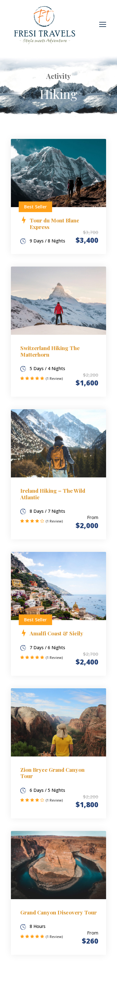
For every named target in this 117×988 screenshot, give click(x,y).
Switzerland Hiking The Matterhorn (50, 351)
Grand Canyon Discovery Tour (58, 912)
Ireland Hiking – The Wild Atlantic (52, 493)
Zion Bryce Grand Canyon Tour (52, 772)
